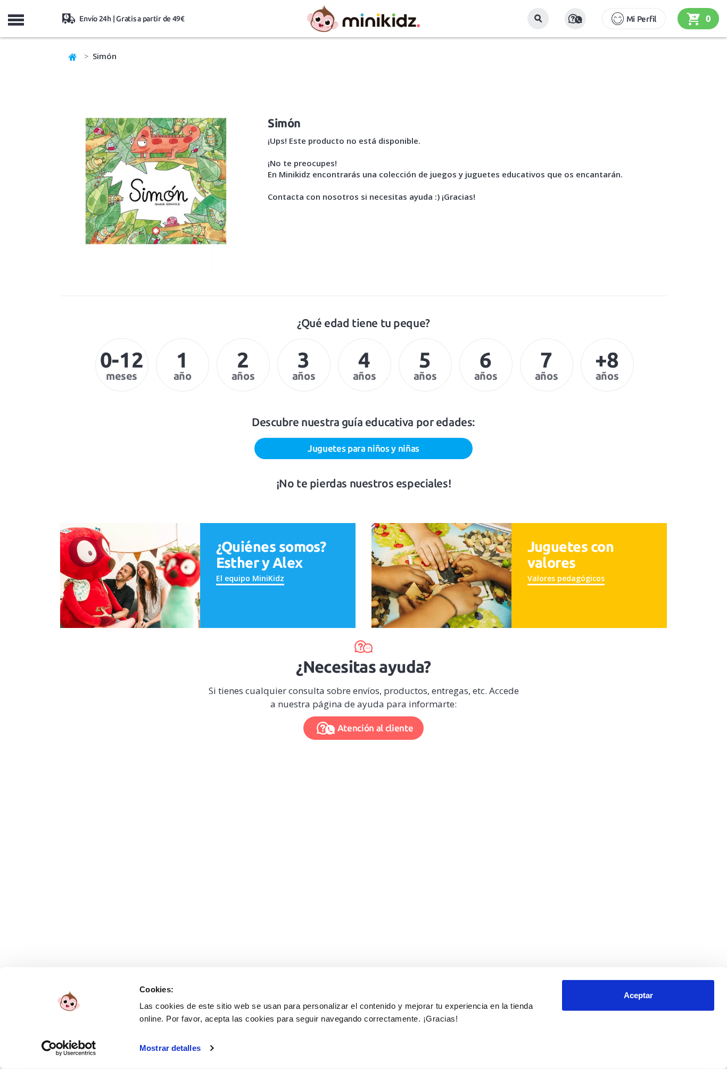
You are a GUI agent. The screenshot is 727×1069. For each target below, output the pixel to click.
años (243, 365)
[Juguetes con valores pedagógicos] (441, 574)
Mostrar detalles (170, 1047)
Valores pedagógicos (566, 578)
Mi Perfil (641, 18)
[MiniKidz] (73, 56)
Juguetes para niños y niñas (363, 448)
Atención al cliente (375, 728)
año (183, 365)
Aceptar (638, 995)
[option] (122, 364)
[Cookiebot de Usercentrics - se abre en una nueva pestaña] (68, 1048)
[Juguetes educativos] (363, 18)
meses (121, 365)
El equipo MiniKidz (250, 578)
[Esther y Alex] (130, 574)
